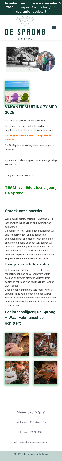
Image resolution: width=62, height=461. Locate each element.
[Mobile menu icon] (53, 27)
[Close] (59, 2)
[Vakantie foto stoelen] (17, 92)
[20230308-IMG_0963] (17, 344)
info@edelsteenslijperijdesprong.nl (35, 442)
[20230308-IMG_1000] (45, 344)
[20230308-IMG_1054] (17, 373)
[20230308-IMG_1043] (45, 373)
